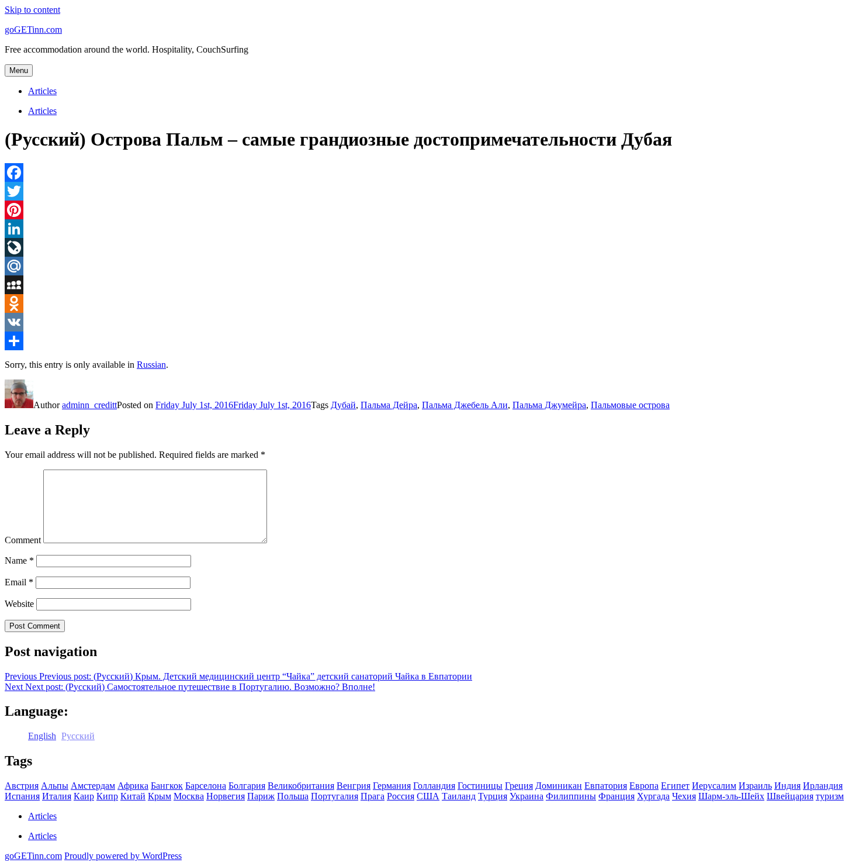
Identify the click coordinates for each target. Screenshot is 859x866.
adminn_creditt (89, 405)
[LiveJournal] (429, 247)
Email (19, 582)
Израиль (755, 786)
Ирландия (823, 786)
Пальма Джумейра (549, 405)
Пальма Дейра (389, 405)
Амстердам (93, 786)
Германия (392, 786)
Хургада (653, 796)
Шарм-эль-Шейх (731, 796)
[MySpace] (429, 284)
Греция (519, 786)
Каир (84, 796)
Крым (159, 796)
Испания (22, 796)
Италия (56, 796)
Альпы (54, 786)
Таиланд (459, 796)
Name (19, 560)
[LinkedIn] (429, 228)
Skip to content (32, 10)
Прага (373, 796)
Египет (675, 786)
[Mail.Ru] (429, 266)
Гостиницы (480, 786)
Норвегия (225, 796)
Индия (787, 786)
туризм (830, 796)
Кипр (107, 796)
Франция (616, 796)
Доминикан (558, 786)
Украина (526, 796)
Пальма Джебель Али (465, 405)
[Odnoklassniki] (429, 303)
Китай (133, 796)
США (428, 796)
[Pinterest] (429, 210)
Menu (18, 70)
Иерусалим (714, 786)
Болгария (246, 786)
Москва (189, 796)
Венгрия (353, 786)
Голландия (434, 786)
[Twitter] (429, 191)
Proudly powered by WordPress (123, 856)
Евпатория (605, 786)
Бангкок (167, 786)
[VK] (429, 322)
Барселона (205, 786)
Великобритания (301, 786)
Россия (400, 796)
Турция (492, 796)
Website (19, 604)
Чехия (684, 796)
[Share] (429, 341)
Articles (42, 91)
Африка (132, 786)
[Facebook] (429, 172)
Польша (293, 796)
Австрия (22, 786)
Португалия (334, 796)
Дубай (343, 405)
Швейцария (790, 796)
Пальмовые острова (630, 405)
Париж (261, 796)
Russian (151, 365)
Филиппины (571, 796)
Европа (644, 786)
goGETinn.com (33, 29)
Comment (23, 540)
